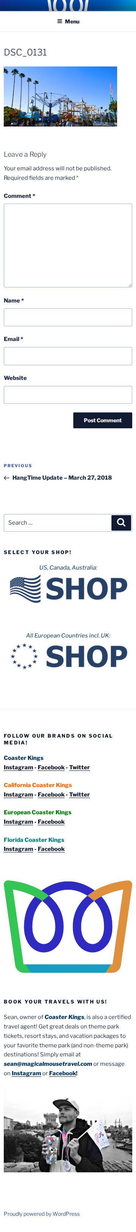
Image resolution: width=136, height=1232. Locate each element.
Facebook (51, 767)
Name (14, 300)
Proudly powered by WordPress (42, 1213)
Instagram (18, 767)
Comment (19, 196)
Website (15, 378)
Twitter (79, 767)
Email (13, 339)
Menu (72, 21)
